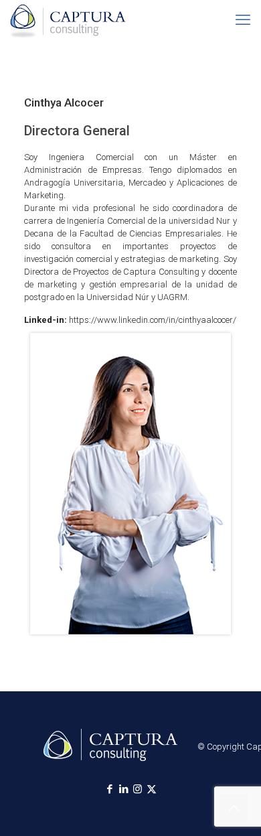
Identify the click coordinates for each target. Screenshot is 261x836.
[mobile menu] (243, 20)
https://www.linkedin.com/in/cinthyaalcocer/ (152, 320)
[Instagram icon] (138, 789)
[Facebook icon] (109, 789)
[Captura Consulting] (68, 20)
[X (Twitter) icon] (152, 789)
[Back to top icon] (234, 808)
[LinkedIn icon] (123, 789)
